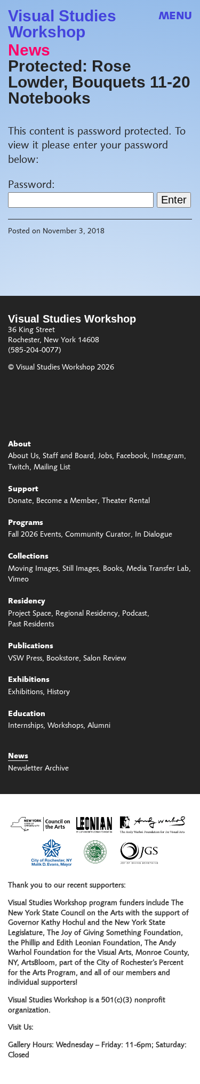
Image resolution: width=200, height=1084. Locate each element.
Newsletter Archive (38, 769)
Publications (30, 646)
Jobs (105, 456)
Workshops (65, 726)
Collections (28, 557)
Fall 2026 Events (34, 535)
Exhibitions (29, 680)
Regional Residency (86, 614)
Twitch (18, 468)
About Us (23, 456)
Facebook (131, 456)
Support (23, 489)
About (19, 445)
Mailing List (52, 468)
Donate (20, 501)
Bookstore (62, 659)
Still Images (80, 569)
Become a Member (67, 501)
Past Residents (31, 625)
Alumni (98, 726)
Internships (25, 726)
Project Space (29, 614)
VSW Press (25, 659)
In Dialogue (153, 535)
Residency (26, 602)
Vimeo (18, 580)
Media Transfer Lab (157, 569)
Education (26, 714)
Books (112, 569)
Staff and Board (68, 456)
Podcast (134, 614)
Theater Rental (126, 501)
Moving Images (33, 569)
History (58, 692)
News (29, 50)
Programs (25, 523)
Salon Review (104, 659)
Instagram (167, 456)
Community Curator (98, 535)
